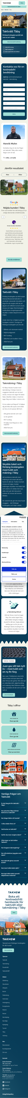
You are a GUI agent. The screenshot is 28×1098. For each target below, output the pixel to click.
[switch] (24, 552)
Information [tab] (14, 521)
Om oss (4, 1052)
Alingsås (4, 988)
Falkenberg (5, 995)
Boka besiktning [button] (8, 950)
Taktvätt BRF (6, 971)
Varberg (4, 1035)
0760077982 (8, 1063)
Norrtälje (5, 1021)
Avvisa (14, 579)
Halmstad (5, 999)
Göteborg (5, 980)
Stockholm (5, 984)
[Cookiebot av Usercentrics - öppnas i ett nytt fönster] (19, 518)
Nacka (4, 1013)
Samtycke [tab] (5, 521)
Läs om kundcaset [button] (8, 694)
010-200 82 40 (11, 1075)
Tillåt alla (14, 569)
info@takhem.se (10, 1076)
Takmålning (5, 963)
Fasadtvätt (5, 967)
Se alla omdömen (14, 259)
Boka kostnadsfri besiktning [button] (14, 41)
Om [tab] (23, 521)
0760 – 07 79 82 (11, 158)
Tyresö (4, 1028)
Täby (3, 1032)
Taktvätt (4, 960)
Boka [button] (14, 912)
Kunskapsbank (6, 1048)
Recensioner (6, 1045)
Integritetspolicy (7, 1094)
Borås (4, 991)
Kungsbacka (6, 1006)
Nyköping (5, 1024)
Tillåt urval (14, 574)
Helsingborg (6, 1002)
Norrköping (5, 1017)
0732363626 (7, 1070)
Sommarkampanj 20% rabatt (14, 6)
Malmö (4, 1010)
